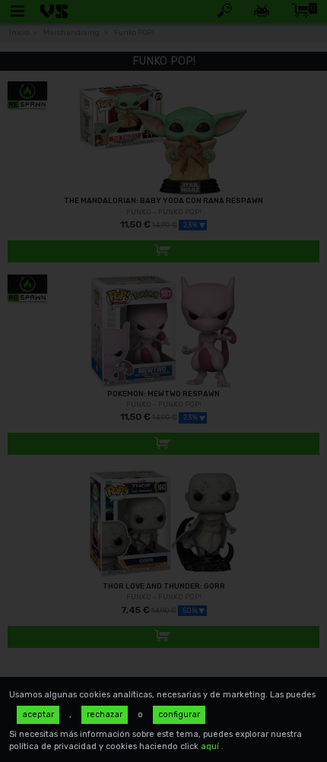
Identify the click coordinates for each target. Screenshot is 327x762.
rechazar (104, 714)
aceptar (38, 714)
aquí (211, 746)
